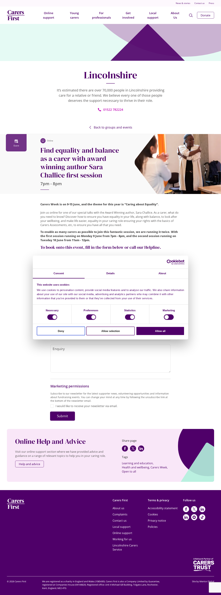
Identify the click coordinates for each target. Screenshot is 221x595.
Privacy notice (157, 520)
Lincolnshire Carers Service (125, 547)
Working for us (122, 539)
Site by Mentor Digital (203, 581)
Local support (152, 15)
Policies (153, 527)
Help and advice (29, 464)
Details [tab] (110, 273)
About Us (175, 15)
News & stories (183, 3)
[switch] (91, 317)
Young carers (74, 15)
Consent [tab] (59, 273)
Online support (48, 15)
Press (211, 3)
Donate (205, 15)
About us (118, 508)
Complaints (120, 514)
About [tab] (162, 273)
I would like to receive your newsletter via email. (86, 406)
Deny (61, 331)
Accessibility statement (163, 508)
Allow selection (110, 331)
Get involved (128, 15)
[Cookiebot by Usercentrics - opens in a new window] (169, 262)
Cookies (153, 514)
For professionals (101, 15)
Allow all (160, 331)
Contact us (199, 3)
